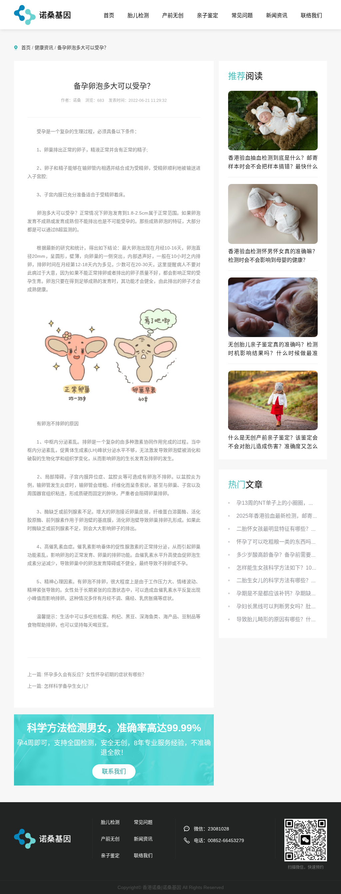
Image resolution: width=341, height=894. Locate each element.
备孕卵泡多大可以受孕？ (83, 47)
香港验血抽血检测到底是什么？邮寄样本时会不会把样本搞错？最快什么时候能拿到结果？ (273, 166)
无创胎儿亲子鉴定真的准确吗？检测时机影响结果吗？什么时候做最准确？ (273, 353)
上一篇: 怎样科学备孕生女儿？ (59, 686)
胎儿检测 (138, 15)
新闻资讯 (276, 15)
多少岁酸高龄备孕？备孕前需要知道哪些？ (287, 555)
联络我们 (311, 15)
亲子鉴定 (207, 15)
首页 (109, 15)
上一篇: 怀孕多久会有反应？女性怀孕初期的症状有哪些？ (87, 674)
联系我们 (114, 771)
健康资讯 (44, 47)
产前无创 (172, 15)
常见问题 (242, 15)
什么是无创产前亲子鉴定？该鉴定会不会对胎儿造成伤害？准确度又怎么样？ (273, 446)
